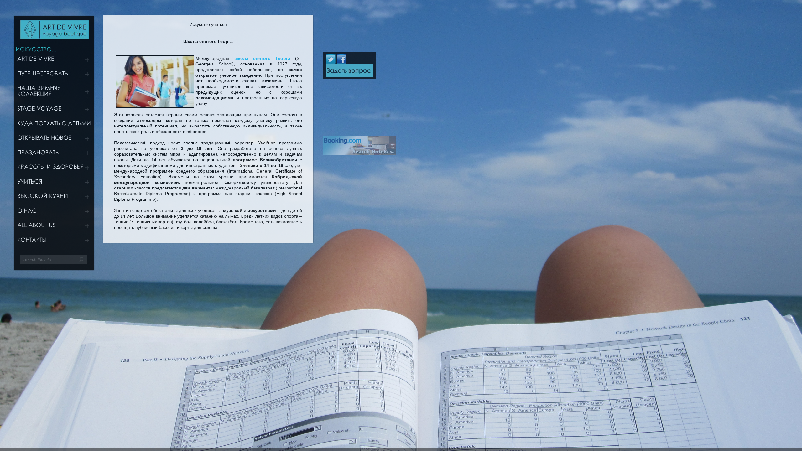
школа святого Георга (259, 58)
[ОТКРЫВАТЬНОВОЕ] (55, 140)
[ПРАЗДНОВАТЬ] (55, 154)
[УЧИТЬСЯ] (55, 184)
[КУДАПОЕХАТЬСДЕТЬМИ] (55, 125)
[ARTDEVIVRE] (55, 61)
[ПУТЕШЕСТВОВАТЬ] (55, 75)
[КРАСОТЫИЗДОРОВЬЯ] (55, 169)
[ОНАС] (55, 213)
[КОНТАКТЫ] (55, 242)
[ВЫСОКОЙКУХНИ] (55, 198)
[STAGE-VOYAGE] (55, 111)
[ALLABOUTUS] (55, 227)
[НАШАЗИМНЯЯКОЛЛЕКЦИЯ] (55, 93)
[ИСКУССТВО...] (36, 49)
